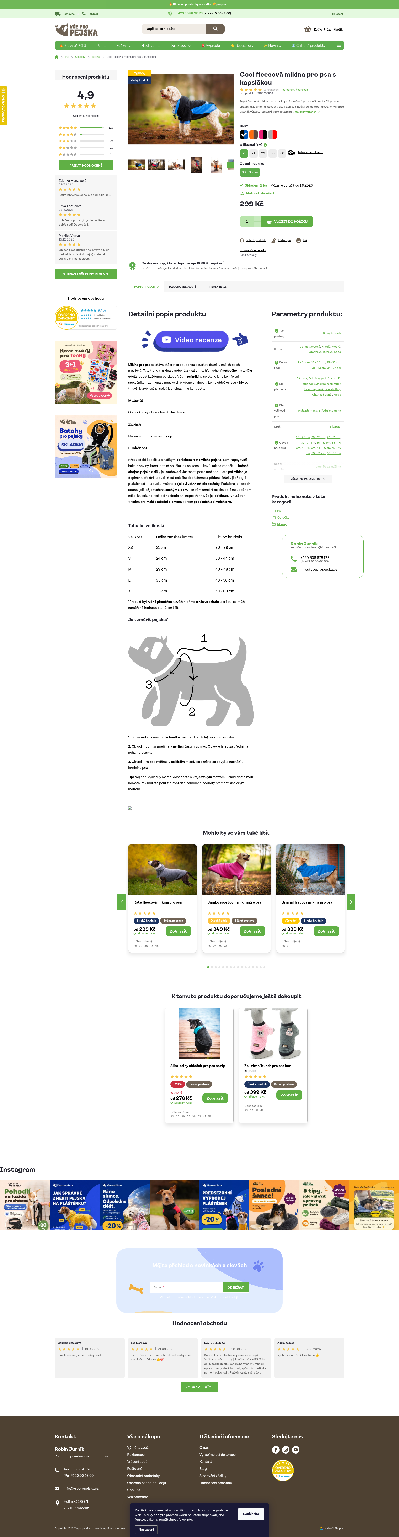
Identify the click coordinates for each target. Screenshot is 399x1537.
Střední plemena (330, 411)
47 (204, 1116)
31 (256, 1110)
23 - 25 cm (303, 437)
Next (351, 902)
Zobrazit (178, 931)
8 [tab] (234, 967)
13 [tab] (253, 967)
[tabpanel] (162, 898)
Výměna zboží (138, 1448)
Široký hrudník (331, 333)
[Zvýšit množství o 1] (257, 218)
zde (189, 1519)
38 (194, 1116)
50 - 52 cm (318, 453)
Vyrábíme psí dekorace (218, 1455)
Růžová (328, 352)
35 (226, 946)
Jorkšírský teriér (314, 389)
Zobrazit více (199, 1387)
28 (183, 1116)
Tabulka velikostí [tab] (182, 286)
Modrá (336, 347)
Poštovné (69, 14)
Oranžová (315, 352)
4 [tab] (219, 967)
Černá (304, 347)
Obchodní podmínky (143, 1476)
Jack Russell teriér (328, 384)
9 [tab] (238, 967)
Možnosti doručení (260, 193)
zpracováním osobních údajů (220, 1297)
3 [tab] (216, 967)
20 (209, 946)
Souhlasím (251, 1514)
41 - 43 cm (308, 448)
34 (288, 946)
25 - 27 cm (333, 363)
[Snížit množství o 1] (257, 224)
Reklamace (136, 1455)
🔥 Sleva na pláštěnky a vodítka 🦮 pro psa (197, 4)
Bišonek (302, 379)
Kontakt (93, 14)
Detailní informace (304, 112)
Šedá (337, 352)
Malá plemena (307, 411)
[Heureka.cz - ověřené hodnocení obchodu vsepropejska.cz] (86, 318)
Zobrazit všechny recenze (85, 274)
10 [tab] (242, 967)
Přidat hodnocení (85, 165)
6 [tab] (227, 967)
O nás (204, 1448)
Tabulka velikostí (310, 152)
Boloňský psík (317, 379)
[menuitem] (73, 45)
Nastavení (146, 1529)
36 (146, 946)
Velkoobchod (137, 1497)
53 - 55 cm (334, 453)
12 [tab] (249, 967)
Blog (203, 1469)
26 (135, 946)
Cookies (133, 1490)
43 (151, 946)
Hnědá (325, 347)
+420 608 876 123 (315, 557)
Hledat (215, 29)
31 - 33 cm (319, 368)
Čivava (332, 379)
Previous (121, 902)
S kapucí (335, 427)
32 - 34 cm (308, 443)
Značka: (253, 250)
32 (140, 946)
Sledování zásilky (213, 1476)
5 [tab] (223, 967)
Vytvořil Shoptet (334, 1528)
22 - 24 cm (318, 363)
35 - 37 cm (323, 443)
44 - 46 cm (324, 448)
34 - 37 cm (334, 368)
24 (215, 946)
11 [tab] (246, 967)
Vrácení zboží (137, 1462)
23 (177, 1116)
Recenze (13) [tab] (218, 286)
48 (157, 946)
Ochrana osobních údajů (146, 1483)
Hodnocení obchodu (199, 1323)
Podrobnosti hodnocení (294, 90)
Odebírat (236, 1287)
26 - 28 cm (318, 437)
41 (231, 946)
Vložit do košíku (291, 221)
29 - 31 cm (333, 437)
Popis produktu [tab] (146, 286)
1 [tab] (208, 967)
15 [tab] (261, 967)
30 (220, 946)
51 (209, 1116)
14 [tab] (257, 967)
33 (188, 1116)
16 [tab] (264, 967)
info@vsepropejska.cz (319, 569)
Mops (337, 395)
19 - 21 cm (303, 363)
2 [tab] (212, 967)
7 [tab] (231, 967)
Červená (314, 347)
